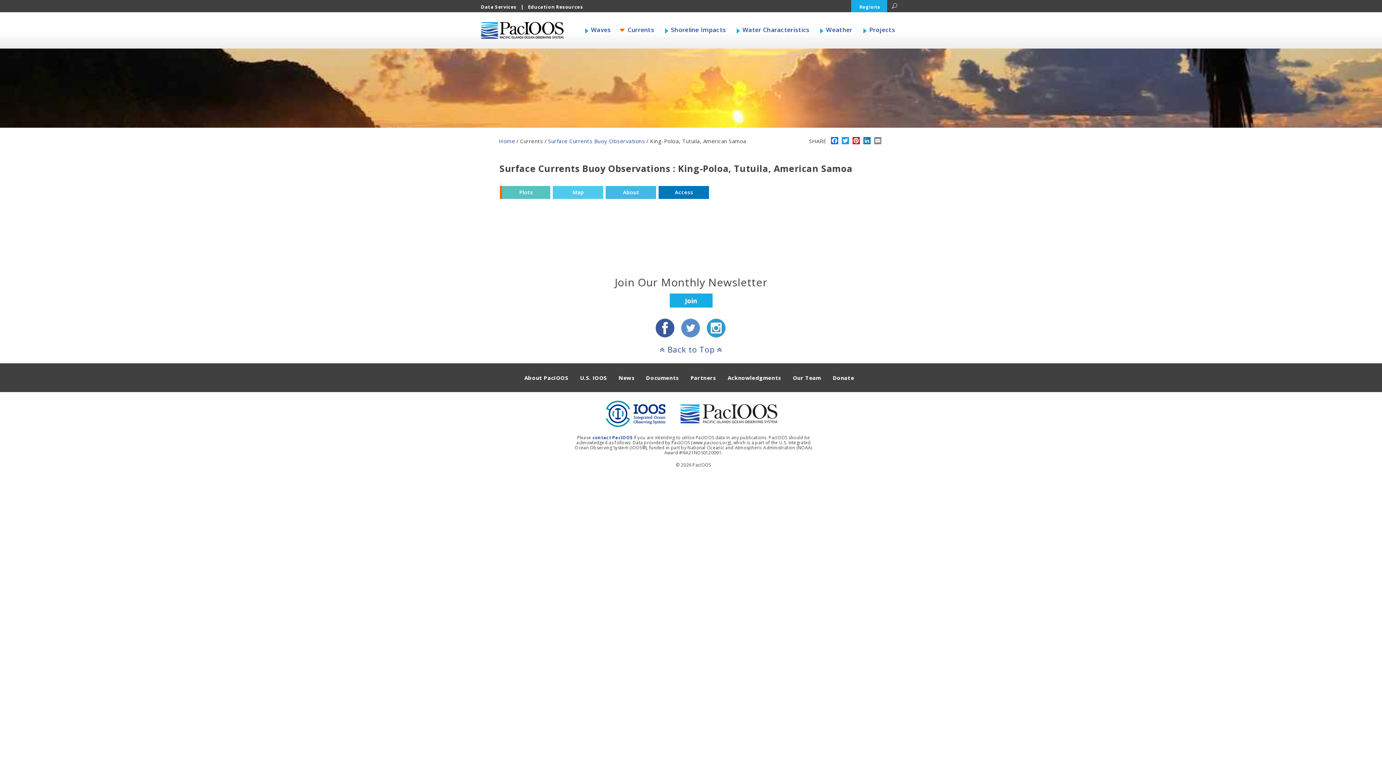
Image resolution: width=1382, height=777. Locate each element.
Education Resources (555, 7)
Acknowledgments (754, 377)
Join (691, 300)
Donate (843, 377)
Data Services (498, 7)
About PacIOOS (546, 377)
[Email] (877, 141)
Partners (703, 377)
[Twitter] (845, 141)
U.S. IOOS (593, 377)
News (626, 377)
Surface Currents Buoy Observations (596, 141)
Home (507, 141)
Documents (662, 377)
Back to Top (691, 349)
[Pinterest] (856, 141)
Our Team (807, 377)
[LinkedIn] (867, 141)
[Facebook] (834, 141)
